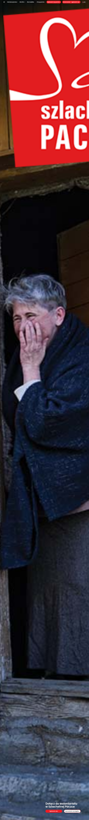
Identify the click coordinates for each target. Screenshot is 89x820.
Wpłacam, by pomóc (53, 2)
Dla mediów (30, 2)
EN (84, 2)
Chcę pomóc (40, 2)
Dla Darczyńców (12, 2)
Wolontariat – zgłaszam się (71, 2)
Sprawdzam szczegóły (72, 811)
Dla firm (22, 2)
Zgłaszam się (53, 811)
